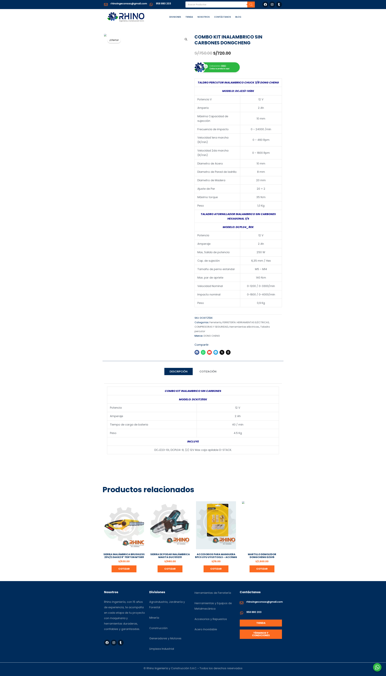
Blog (238, 16)
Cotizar (124, 569)
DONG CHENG (212, 336)
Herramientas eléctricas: (244, 326)
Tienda (189, 16)
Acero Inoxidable (206, 629)
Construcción (158, 628)
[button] (186, 39)
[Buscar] (251, 5)
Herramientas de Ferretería (213, 593)
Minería (154, 618)
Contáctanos (222, 16)
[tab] (178, 371)
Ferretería (215, 322)
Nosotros (204, 16)
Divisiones (175, 16)
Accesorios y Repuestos (211, 619)
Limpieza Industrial (161, 649)
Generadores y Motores (165, 638)
